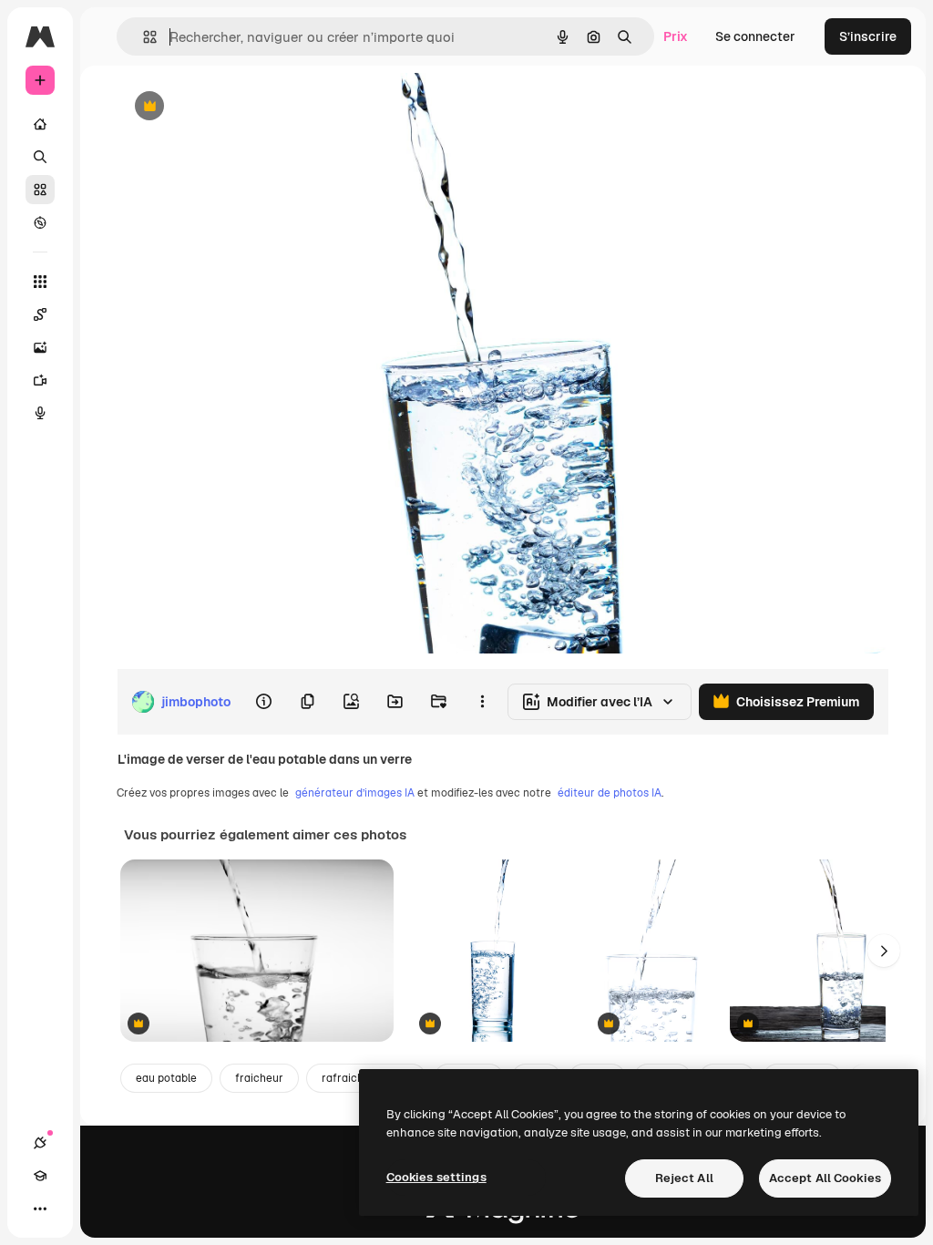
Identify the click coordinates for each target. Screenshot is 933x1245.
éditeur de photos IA (609, 793)
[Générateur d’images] (40, 347)
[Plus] (40, 1208)
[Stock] (40, 189)
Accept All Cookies (825, 1178)
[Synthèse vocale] (40, 412)
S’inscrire (868, 36)
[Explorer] (40, 222)
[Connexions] (40, 1143)
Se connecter (755, 36)
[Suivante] (883, 950)
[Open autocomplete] (143, 37)
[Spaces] (40, 314)
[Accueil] (40, 124)
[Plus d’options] (482, 702)
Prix (675, 36)
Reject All (684, 1178)
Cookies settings (436, 1177)
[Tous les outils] (40, 281)
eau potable (166, 1078)
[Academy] (40, 1175)
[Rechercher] (40, 156)
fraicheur (259, 1078)
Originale (237, 107)
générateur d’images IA (355, 793)
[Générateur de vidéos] (40, 380)
